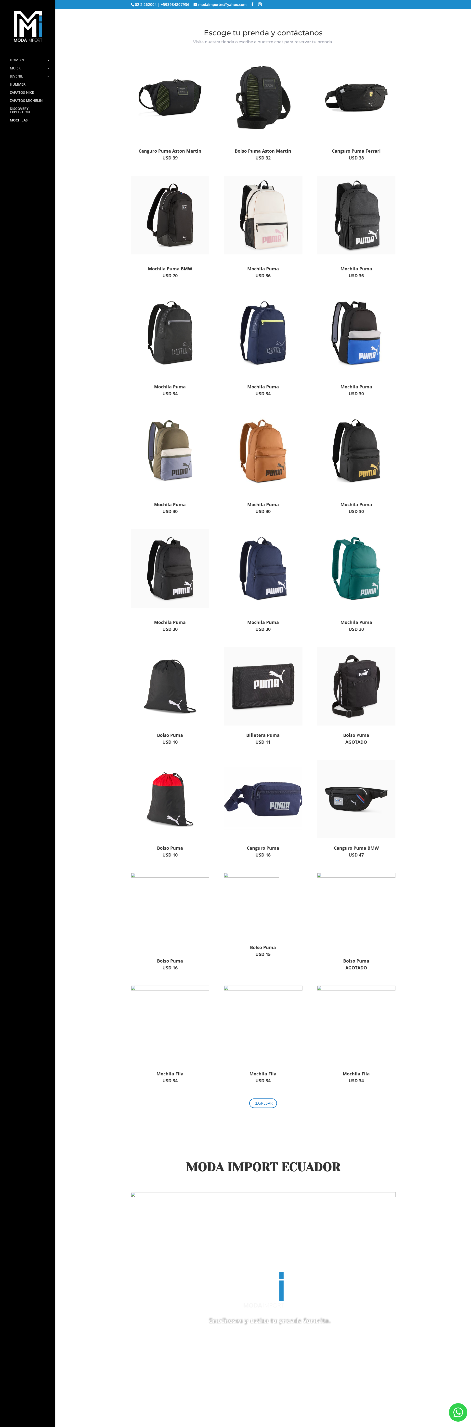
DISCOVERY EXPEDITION (20, 110)
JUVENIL (16, 77)
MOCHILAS (19, 120)
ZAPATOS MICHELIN (26, 101)
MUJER (15, 68)
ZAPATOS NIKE (22, 93)
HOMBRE (17, 60)
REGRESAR (263, 1103)
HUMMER (18, 85)
